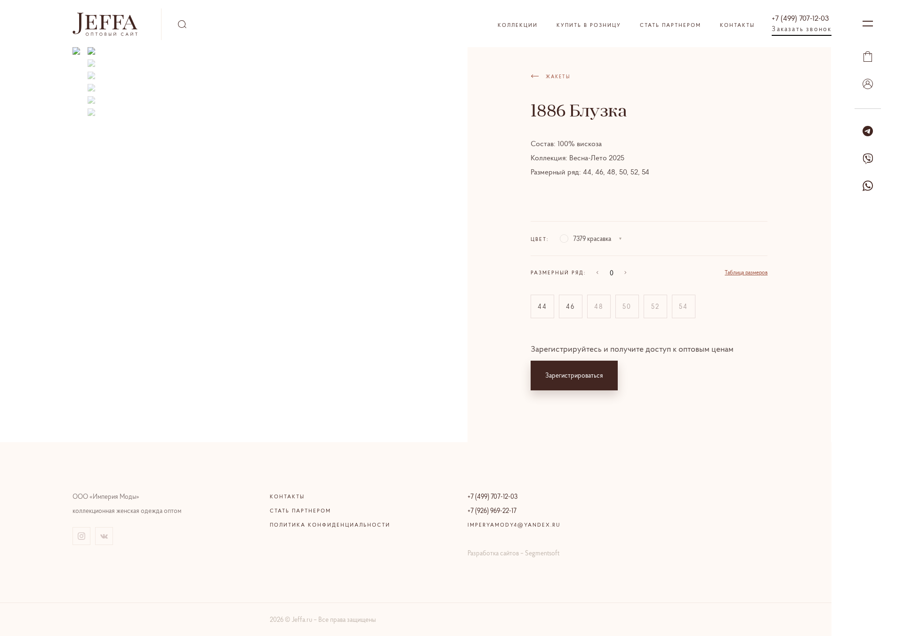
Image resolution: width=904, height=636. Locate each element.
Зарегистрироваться (574, 375)
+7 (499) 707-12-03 (800, 18)
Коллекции (518, 25)
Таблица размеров (746, 272)
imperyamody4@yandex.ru (514, 524)
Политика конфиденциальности (330, 524)
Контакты (737, 25)
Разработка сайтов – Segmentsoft (513, 553)
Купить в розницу (589, 25)
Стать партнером (670, 25)
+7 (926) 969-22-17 (492, 510)
